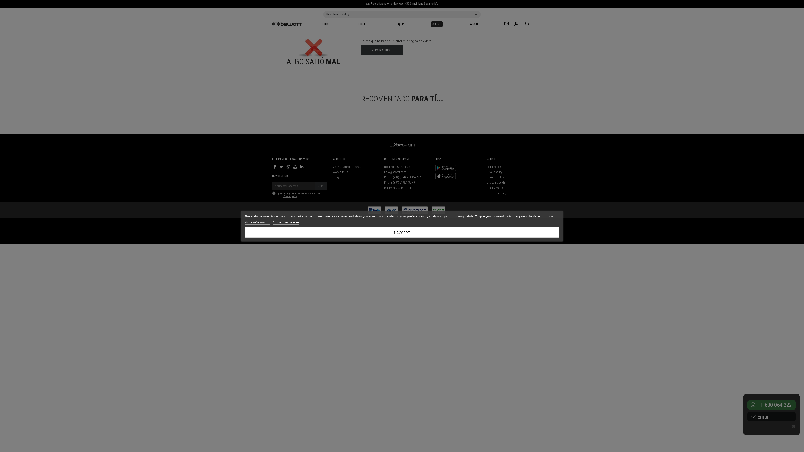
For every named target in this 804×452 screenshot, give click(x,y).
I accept (402, 232)
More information (257, 222)
